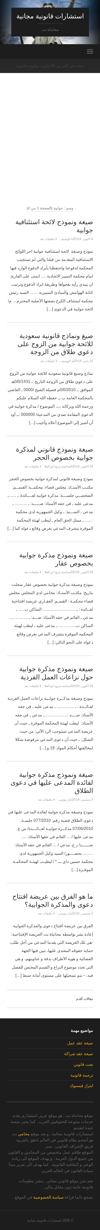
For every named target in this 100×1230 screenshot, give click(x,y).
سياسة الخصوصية (48, 1197)
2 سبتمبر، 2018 (82, 799)
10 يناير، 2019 (83, 361)
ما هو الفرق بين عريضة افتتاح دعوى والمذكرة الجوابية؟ (52, 900)
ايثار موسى (65, 799)
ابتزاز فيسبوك (81, 1085)
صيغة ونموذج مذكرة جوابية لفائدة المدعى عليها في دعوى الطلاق (52, 782)
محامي (24, 1134)
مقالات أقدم (84, 999)
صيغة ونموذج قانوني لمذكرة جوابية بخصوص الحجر (54, 453)
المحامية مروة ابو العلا (58, 466)
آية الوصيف (67, 239)
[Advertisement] (50, 148)
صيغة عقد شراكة (78, 1054)
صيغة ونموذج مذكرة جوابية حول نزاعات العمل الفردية (56, 673)
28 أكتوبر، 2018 (82, 466)
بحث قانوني (83, 1064)
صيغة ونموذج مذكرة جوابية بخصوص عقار (56, 559)
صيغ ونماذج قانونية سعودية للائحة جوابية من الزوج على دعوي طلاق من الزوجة (55, 344)
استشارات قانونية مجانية (50, 16)
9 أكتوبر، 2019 (83, 239)
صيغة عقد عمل (80, 1043)
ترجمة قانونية (82, 1075)
